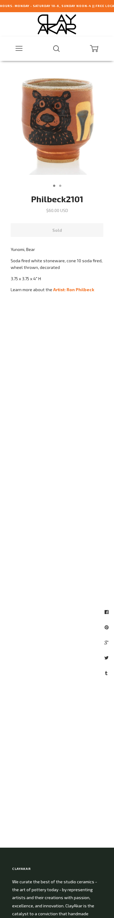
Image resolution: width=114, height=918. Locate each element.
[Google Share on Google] (107, 642)
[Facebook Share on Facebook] (107, 612)
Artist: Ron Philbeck (73, 289)
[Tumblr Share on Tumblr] (107, 672)
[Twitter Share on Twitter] (107, 657)
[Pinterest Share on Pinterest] (107, 627)
